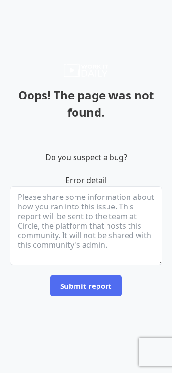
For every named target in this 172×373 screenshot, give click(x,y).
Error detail (86, 180)
